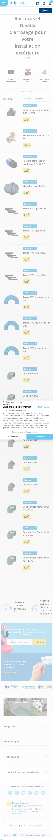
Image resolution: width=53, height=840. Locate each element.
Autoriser (39, 437)
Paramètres (13, 437)
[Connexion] (43, 3)
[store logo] (18, 3)
